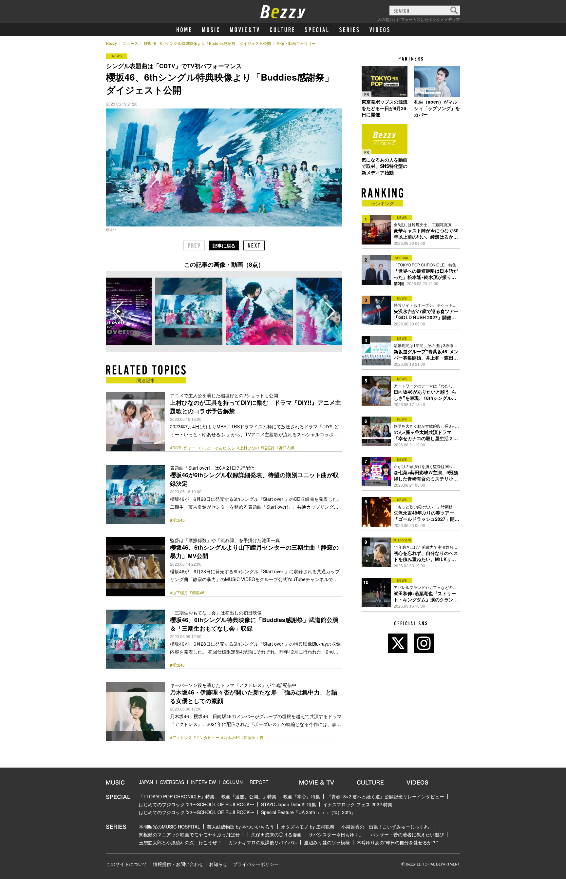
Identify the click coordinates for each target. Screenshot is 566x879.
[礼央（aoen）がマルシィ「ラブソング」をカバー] (437, 81)
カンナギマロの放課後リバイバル (262, 842)
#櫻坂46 (177, 520)
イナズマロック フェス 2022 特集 (357, 804)
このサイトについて (126, 864)
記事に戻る (224, 245)
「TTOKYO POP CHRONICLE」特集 (177, 796)
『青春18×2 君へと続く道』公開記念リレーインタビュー (385, 796)
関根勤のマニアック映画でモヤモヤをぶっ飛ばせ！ (191, 834)
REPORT (259, 782)
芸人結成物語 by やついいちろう (240, 826)
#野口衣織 (285, 448)
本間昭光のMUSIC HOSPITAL (169, 826)
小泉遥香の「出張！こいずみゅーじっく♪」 (386, 826)
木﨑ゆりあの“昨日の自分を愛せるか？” (397, 842)
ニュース (130, 43)
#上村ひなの (248, 448)
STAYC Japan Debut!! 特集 (288, 804)
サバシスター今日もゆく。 (336, 834)
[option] (188, 311)
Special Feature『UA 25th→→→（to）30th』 (308, 812)
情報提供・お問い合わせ (178, 864)
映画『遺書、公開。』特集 (248, 796)
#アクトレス (181, 737)
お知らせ (218, 864)
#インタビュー (206, 737)
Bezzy (111, 43)
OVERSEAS (172, 782)
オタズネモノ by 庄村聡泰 (307, 826)
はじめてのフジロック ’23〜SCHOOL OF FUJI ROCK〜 (196, 804)
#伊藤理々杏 (252, 737)
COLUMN (233, 782)
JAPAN (146, 782)
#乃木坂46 (230, 737)
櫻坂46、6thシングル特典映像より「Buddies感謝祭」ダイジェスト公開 (207, 43)
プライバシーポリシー (256, 864)
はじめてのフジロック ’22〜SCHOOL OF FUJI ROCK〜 (196, 812)
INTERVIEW (203, 782)
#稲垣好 (268, 448)
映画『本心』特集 (301, 796)
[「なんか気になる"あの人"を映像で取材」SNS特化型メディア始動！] (384, 139)
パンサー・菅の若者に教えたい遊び (407, 834)
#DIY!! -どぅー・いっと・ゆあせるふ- (203, 448)
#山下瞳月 (179, 593)
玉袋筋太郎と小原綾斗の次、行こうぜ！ (180, 842)
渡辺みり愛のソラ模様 (327, 842)
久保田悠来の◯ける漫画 (276, 834)
